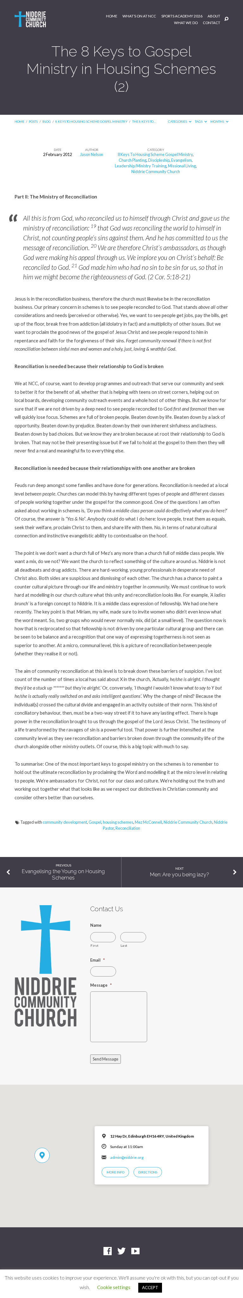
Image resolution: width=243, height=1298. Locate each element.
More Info (115, 1172)
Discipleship (159, 160)
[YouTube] (135, 1251)
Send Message (105, 1058)
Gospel (95, 822)
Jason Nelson (91, 154)
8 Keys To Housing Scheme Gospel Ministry (91, 121)
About (214, 16)
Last (124, 945)
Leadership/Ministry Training (140, 165)
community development (65, 822)
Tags (199, 121)
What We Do (186, 23)
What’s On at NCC (139, 16)
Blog (46, 121)
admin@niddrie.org (127, 1157)
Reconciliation (127, 828)
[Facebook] (107, 1251)
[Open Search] (226, 19)
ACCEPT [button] (150, 1287)
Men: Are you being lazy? (179, 874)
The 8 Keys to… (144, 121)
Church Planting (132, 160)
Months (217, 121)
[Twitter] (121, 1251)
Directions (147, 1172)
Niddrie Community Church (155, 171)
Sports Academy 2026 (181, 16)
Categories (178, 121)
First (94, 945)
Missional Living (182, 165)
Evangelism (181, 160)
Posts (33, 121)
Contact (211, 23)
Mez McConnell (148, 822)
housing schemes (118, 822)
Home (111, 16)
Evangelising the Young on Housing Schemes (63, 874)
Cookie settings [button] (113, 1287)
